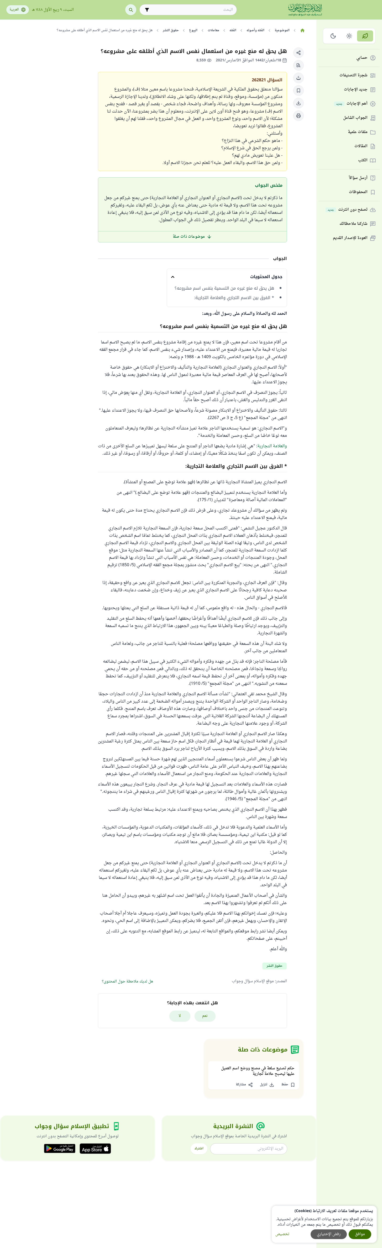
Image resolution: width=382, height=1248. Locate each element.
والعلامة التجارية (272, 446)
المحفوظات (358, 192)
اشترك (199, 1148)
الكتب (363, 160)
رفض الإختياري (329, 1234)
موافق (360, 1234)
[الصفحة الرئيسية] (302, 30)
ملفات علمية (358, 132)
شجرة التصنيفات (353, 75)
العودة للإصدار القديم (350, 238)
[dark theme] (333, 35)
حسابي (362, 58)
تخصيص (282, 1234)
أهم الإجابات (352, 104)
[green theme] (365, 35)
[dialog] (324, 1224)
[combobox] (192, 10)
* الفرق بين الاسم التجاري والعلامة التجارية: (234, 298)
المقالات (361, 146)
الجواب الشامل (355, 118)
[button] (298, 52)
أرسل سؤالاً (358, 178)
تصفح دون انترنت (348, 210)
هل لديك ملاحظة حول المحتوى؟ (127, 981)
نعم (205, 1015)
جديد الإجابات (356, 89)
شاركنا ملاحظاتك (353, 224)
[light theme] (349, 35)
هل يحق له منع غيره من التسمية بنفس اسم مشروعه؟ (223, 288)
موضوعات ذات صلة (189, 236)
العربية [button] (14, 10)
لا (180, 1015)
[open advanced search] (147, 9)
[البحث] (130, 9)
